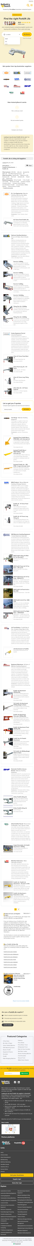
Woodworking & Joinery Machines (25, 1228)
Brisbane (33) (5, 177)
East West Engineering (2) (14, 173)
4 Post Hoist (6, 1041)
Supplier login (17, 1179)
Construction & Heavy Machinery (8, 1198)
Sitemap (3, 1171)
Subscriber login (17, 1183)
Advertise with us (5, 1166)
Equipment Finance (8, 1052)
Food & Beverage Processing (7, 1212)
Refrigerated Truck (22, 1047)
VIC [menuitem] (6, 41)
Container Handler (25, 181)
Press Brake (21, 1042)
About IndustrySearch (6, 1157)
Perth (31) (13, 177)
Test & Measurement (22, 1212)
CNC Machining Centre (9, 1047)
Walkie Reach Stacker (23, 1060)
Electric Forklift (6, 1050)
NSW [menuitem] (6, 39)
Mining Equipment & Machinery (25, 1200)
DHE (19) (13, 172)
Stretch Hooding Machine (24, 1053)
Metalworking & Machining (24, 1197)
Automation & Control (6, 1191)
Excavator (5, 1054)
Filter (30, 165)
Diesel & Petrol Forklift (14, 186)
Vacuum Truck (21, 1058)
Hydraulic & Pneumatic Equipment (8, 1216)
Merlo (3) (4, 173)
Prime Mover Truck (23, 1045)
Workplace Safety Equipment (24, 1233)
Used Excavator (22, 1055)
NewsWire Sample (5, 1164)
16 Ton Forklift (17, 180)
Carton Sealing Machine (9, 1045)
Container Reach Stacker (19, 183)
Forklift (4, 1056)
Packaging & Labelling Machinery (25, 1202)
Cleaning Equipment (5, 1195)
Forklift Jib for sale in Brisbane (10, 957)
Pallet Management (22, 1204)
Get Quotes (27, 34)
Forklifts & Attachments (8, 167)
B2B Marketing (4, 1159)
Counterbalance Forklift (8, 185)
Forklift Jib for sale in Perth (10, 959)
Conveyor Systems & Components (8, 1200)
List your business (17, 1175)
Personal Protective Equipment (25, 1207)
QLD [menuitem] (6, 44)
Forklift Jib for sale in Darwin (10, 967)
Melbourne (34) (24, 175)
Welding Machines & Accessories (25, 1225)
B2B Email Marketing (5, 1162)
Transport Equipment (22, 1214)
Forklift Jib (5, 169)
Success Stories (4, 1169)
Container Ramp (6, 183)
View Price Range (27, 38)
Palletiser (20, 1040)
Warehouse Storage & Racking (24, 1219)
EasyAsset (22, 1113)
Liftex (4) (19, 172)
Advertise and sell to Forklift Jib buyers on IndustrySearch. (16, 1119)
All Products (5, 165)
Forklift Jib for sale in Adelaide (11, 962)
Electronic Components (6, 1209)
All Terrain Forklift (14, 181)
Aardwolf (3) (26, 172)
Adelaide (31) (21, 177)
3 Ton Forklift (26, 180)
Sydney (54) (15, 175)
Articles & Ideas (4, 1155)
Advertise (31, 1)
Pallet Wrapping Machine (9, 1058)
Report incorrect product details (21, 1001)
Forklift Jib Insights (8, 188)
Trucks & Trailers (21, 1216)
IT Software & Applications (7, 1230)
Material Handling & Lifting (24, 1195)
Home (2, 1152)
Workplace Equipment (23, 1230)
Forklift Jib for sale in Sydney (10, 951)
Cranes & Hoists (4, 1203)
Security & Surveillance (23, 1209)
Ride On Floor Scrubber (24, 1049)
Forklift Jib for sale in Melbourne (11, 954)
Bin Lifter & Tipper (7, 1043)
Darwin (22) (9, 178)
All (23, 173)
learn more (8, 1025)
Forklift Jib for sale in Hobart (10, 964)
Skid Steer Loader (22, 1051)
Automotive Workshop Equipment (8, 1193)
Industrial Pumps (4, 1223)
